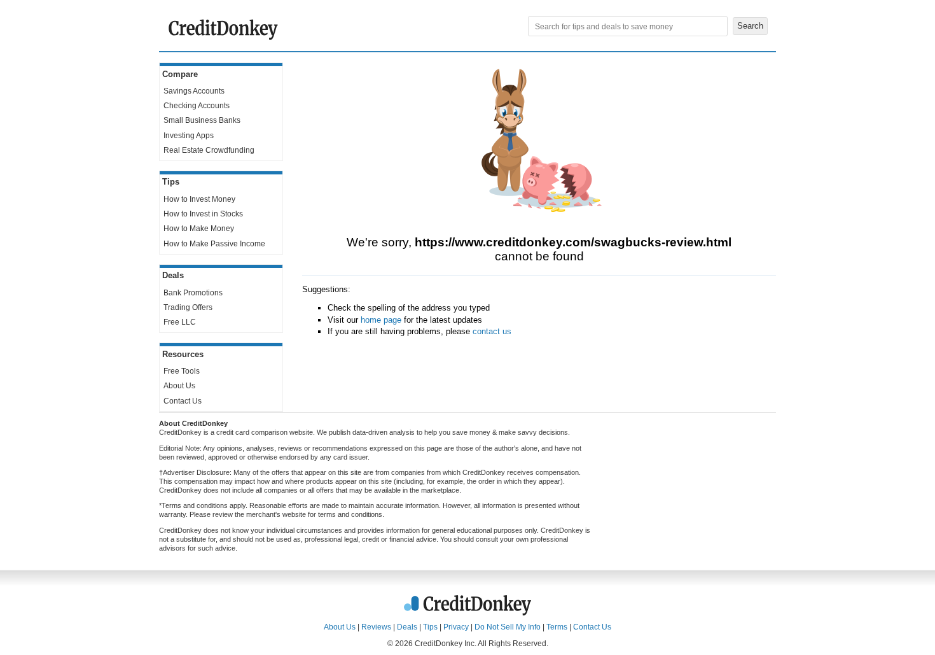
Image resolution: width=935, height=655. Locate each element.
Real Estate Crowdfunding (208, 150)
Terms (556, 627)
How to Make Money (198, 228)
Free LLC (179, 322)
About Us (179, 385)
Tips (430, 627)
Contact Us (182, 401)
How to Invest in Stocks (203, 213)
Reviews (376, 627)
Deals (407, 627)
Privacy (456, 627)
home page (381, 320)
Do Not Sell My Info (507, 627)
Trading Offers (187, 307)
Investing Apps (188, 135)
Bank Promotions (193, 292)
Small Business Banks (201, 120)
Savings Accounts (194, 91)
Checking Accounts (196, 105)
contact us (492, 331)
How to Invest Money (199, 199)
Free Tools (181, 371)
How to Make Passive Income (214, 243)
